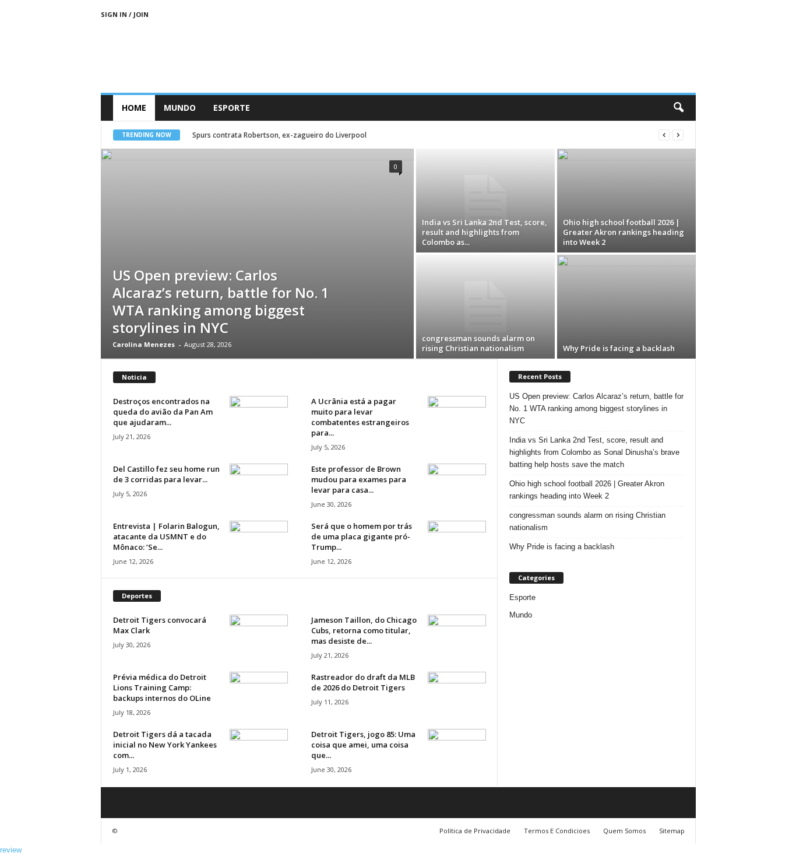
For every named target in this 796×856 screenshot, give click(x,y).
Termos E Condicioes (557, 830)
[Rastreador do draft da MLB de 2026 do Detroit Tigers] (457, 693)
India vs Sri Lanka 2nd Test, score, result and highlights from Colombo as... (484, 232)
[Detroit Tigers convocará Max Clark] (259, 636)
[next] (678, 135)
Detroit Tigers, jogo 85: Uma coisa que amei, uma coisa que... (363, 744)
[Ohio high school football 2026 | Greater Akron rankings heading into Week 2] (626, 200)
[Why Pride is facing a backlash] (626, 307)
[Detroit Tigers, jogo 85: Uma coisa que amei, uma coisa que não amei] (457, 751)
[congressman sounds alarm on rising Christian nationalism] (485, 307)
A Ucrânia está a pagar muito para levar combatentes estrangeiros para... (360, 417)
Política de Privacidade (474, 830)
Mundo (180, 107)
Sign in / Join (125, 14)
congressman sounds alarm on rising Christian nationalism (478, 343)
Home (134, 107)
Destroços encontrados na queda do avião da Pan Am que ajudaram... (163, 411)
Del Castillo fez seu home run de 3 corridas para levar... (166, 474)
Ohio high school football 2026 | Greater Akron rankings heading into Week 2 (623, 232)
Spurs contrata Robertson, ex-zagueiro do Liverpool (279, 135)
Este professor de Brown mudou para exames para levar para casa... (358, 479)
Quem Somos (624, 830)
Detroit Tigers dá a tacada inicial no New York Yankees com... (165, 744)
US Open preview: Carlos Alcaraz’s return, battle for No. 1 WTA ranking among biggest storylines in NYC (220, 301)
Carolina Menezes (143, 344)
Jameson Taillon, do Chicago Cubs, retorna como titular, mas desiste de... (364, 630)
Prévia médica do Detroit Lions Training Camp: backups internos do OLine (162, 687)
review (11, 850)
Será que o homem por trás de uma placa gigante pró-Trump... (361, 536)
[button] (678, 108)
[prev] (664, 135)
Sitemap (672, 830)
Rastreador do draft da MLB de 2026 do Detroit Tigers (363, 682)
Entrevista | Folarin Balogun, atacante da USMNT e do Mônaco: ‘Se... (166, 536)
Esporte (231, 107)
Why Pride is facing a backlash (619, 348)
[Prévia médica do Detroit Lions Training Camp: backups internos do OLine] (259, 693)
